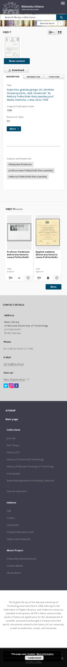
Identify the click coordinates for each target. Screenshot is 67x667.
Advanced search (47, 23)
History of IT (13, 452)
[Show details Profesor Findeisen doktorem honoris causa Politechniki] (27, 277)
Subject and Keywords (18, 539)
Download (18, 70)
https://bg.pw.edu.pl (14, 379)
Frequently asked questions (21, 558)
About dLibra (14, 572)
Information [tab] (33, 77)
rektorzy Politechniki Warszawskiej (28, 176)
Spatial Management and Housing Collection (30, 480)
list (8, 120)
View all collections (17, 491)
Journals (11, 438)
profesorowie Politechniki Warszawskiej (31, 170)
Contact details (15, 565)
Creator (11, 518)
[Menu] (62, 3)
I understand (34, 657)
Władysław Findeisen (20, 164)
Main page (12, 419)
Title (9, 511)
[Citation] (59, 32)
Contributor (13, 525)
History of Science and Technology (25, 459)
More (53, 286)
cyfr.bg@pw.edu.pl (14, 364)
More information (45, 654)
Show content (17, 61)
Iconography (13, 473)
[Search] (61, 17)
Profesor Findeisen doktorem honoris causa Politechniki (18, 254)
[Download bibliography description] (10, 277)
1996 (9, 110)
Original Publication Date (20, 532)
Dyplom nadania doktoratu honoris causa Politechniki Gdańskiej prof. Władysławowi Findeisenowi (47, 254)
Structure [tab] (54, 77)
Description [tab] (12, 77)
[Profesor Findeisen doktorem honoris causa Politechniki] (19, 232)
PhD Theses (13, 445)
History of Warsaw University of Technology (30, 466)
